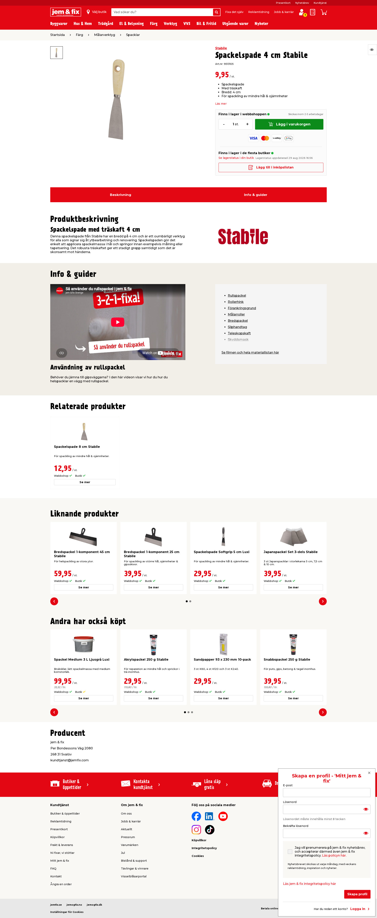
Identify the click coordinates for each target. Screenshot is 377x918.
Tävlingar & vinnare (134, 868)
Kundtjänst (320, 3)
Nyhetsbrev (302, 3)
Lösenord (289, 802)
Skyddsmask (238, 339)
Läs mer (221, 103)
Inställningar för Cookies (66, 912)
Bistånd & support (134, 860)
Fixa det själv (234, 12)
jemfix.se (56, 904)
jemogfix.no (74, 904)
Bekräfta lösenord (295, 826)
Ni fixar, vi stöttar (62, 853)
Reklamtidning (258, 12)
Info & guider (255, 195)
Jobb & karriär (284, 12)
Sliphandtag (237, 327)
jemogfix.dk (94, 904)
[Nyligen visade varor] (372, 50)
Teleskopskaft (239, 333)
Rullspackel (237, 295)
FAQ (53, 868)
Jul (123, 853)
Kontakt (56, 876)
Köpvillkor (57, 837)
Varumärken (129, 845)
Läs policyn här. (334, 855)
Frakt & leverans (61, 845)
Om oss (126, 813)
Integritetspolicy (204, 848)
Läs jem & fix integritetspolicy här (309, 884)
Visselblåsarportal (133, 876)
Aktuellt (126, 829)
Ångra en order (61, 884)
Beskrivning (120, 195)
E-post (288, 785)
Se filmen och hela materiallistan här (250, 352)
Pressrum (128, 837)
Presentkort (283, 3)
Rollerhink (236, 302)
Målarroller (236, 314)
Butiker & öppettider (65, 813)
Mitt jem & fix (59, 860)
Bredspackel (238, 321)
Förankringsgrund (242, 308)
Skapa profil (357, 894)
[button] (187, 601)
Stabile (221, 48)
